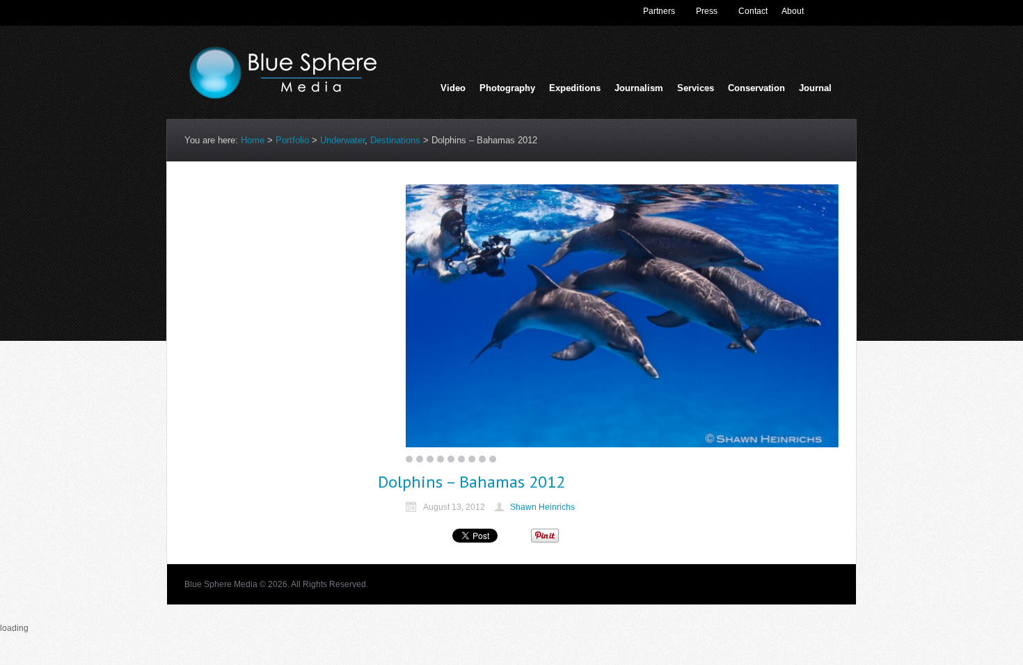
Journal (815, 88)
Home (252, 140)
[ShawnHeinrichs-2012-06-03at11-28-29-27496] (622, 315)
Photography (507, 89)
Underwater (342, 140)
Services (695, 89)
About (793, 11)
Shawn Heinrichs (542, 507)
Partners (659, 11)
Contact (753, 11)
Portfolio (292, 140)
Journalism (638, 89)
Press (706, 11)
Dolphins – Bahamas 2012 (471, 481)
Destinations (395, 140)
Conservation (756, 88)
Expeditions (575, 88)
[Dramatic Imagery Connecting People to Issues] (288, 96)
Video (453, 88)
